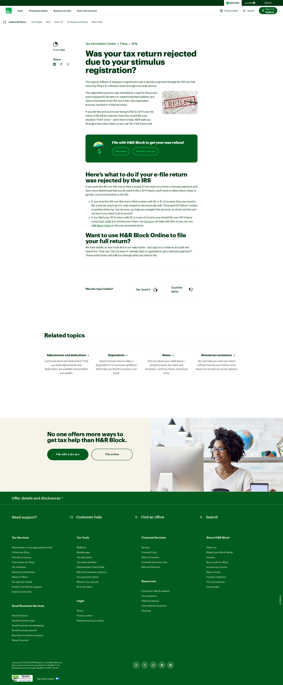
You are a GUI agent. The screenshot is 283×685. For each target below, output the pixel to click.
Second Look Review (23, 572)
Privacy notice (84, 615)
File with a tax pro (145, 151)
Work (48, 22)
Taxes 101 (58, 22)
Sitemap (146, 610)
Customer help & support (156, 591)
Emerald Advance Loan (154, 562)
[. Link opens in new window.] (22, 678)
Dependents (116, 355)
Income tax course (216, 567)
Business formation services (27, 635)
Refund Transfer (150, 557)
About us (211, 547)
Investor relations (216, 577)
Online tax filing (20, 552)
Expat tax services (22, 591)
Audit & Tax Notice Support (27, 586)
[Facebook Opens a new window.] (144, 665)
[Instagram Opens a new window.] (153, 665)
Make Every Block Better (219, 552)
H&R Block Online (101, 225)
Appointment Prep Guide (90, 567)
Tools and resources (87, 11)
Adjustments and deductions (66, 355)
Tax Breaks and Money (77, 22)
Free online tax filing (23, 562)
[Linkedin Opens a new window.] (170, 665)
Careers (210, 557)
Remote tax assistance (216, 355)
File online (120, 151)
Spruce (145, 547)
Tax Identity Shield (22, 581)
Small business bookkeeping (27, 625)
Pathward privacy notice (90, 620)
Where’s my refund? (88, 581)
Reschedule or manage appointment (32, 547)
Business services (62, 11)
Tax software (19, 567)
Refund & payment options (92, 572)
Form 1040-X (105, 221)
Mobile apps (83, 552)
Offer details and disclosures (36, 498)
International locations (154, 605)
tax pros (149, 221)
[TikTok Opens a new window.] (136, 665)
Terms (80, 610)
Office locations (150, 600)
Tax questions (149, 595)
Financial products (38, 11)
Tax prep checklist (87, 562)
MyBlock (81, 547)
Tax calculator (84, 557)
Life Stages (37, 22)
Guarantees (212, 586)
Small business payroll (24, 630)
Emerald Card (149, 552)
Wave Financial (20, 640)
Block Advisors (20, 615)
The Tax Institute (215, 582)
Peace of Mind (20, 576)
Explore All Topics (17, 22)
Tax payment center (88, 576)
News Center (213, 572)
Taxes (20, 11)
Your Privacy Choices (45, 678)
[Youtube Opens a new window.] (161, 665)
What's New (97, 22)
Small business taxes (23, 620)
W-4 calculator (85, 586)
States (166, 355)
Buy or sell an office (217, 562)
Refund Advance (151, 567)
